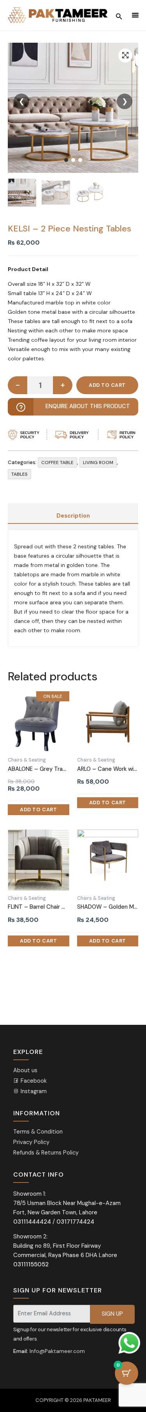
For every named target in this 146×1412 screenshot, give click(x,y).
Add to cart (107, 385)
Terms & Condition (38, 1132)
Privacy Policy (31, 1142)
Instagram (33, 1091)
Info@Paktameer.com (57, 1351)
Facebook (33, 1081)
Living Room (98, 462)
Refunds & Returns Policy (46, 1152)
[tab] (73, 516)
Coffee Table (57, 462)
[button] (125, 56)
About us (25, 1070)
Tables (19, 474)
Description (73, 516)
